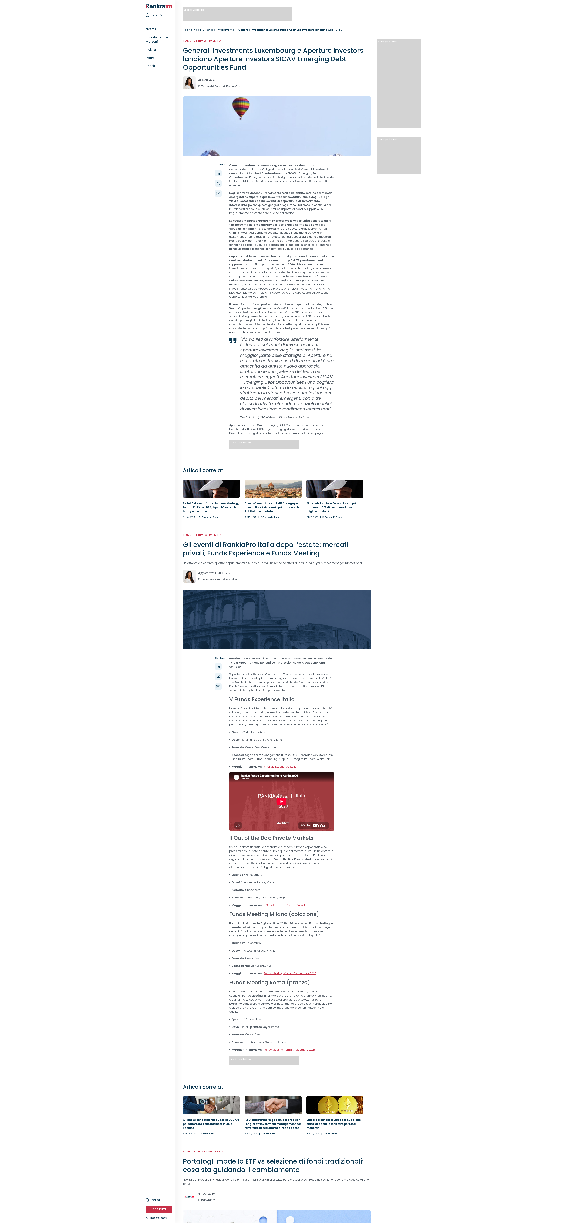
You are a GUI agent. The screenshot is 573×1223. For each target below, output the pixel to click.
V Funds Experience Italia (280, 766)
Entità (150, 66)
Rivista (151, 50)
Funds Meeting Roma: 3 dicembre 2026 (290, 1049)
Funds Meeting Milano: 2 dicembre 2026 (290, 973)
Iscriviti (158, 1209)
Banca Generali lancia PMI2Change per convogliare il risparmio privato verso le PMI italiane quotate (272, 507)
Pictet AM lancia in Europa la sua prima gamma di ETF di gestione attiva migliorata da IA (333, 507)
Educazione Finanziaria (203, 1151)
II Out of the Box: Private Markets (285, 905)
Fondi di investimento (202, 40)
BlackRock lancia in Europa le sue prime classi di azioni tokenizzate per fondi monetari (333, 1124)
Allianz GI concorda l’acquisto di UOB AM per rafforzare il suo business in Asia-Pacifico (211, 1124)
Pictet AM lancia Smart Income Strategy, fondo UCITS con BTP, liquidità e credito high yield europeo (211, 507)
